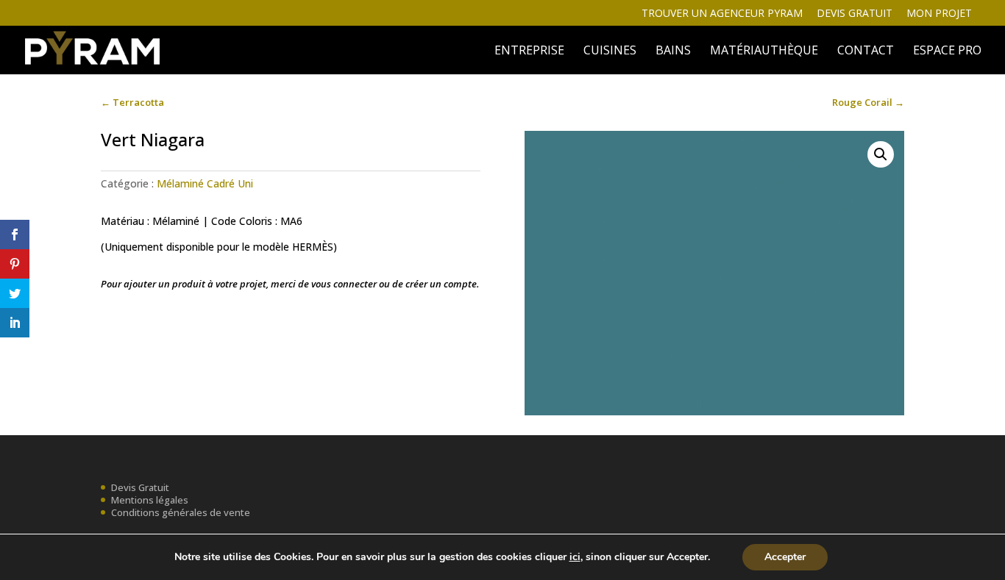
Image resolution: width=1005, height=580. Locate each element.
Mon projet (939, 14)
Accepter (785, 557)
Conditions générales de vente (180, 512)
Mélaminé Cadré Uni (205, 183)
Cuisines (609, 51)
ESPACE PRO (947, 51)
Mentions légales (149, 499)
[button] (880, 154)
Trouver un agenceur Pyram (722, 14)
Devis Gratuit (140, 487)
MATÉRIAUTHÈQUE (764, 51)
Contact (865, 51)
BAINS (673, 51)
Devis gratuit (854, 14)
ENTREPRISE (529, 51)
